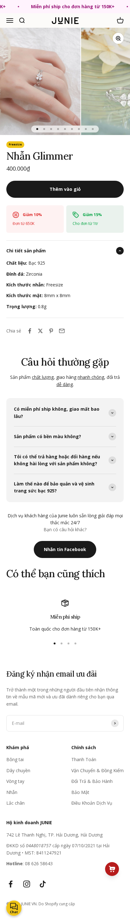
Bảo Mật (80, 792)
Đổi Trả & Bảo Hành (92, 781)
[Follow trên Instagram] (26, 884)
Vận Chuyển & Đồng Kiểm (97, 770)
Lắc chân (15, 803)
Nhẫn (11, 792)
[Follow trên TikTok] (42, 884)
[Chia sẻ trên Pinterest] (51, 331)
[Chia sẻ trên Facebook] (29, 331)
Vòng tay (15, 781)
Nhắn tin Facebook (65, 549)
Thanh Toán (83, 759)
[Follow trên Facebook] (10, 884)
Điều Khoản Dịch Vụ (91, 803)
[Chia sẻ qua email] (61, 331)
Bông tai (15, 759)
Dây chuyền (18, 770)
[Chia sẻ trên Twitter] (40, 331)
